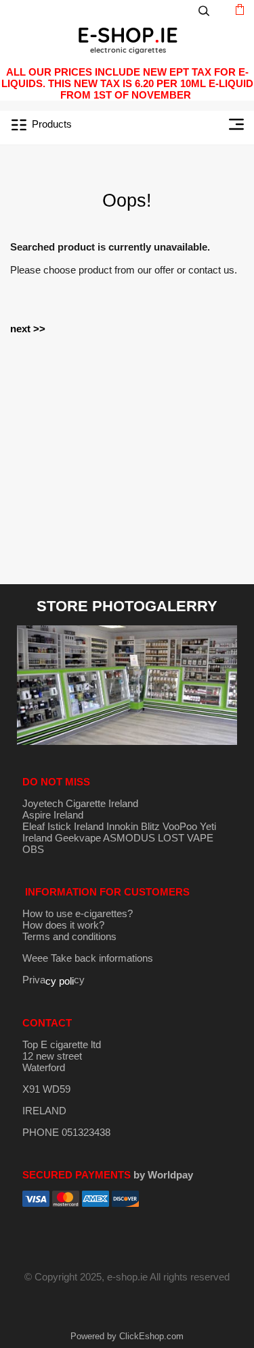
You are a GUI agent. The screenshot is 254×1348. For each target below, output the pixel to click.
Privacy (53, 979)
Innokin (122, 826)
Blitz (150, 826)
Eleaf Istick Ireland (64, 826)
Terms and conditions (69, 936)
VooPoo (180, 826)
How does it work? (63, 925)
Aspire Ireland (52, 815)
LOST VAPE (185, 838)
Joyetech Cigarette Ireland (80, 803)
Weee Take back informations (87, 958)
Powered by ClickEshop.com (127, 1336)
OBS (33, 849)
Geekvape (78, 838)
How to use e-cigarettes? (77, 913)
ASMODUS (129, 838)
